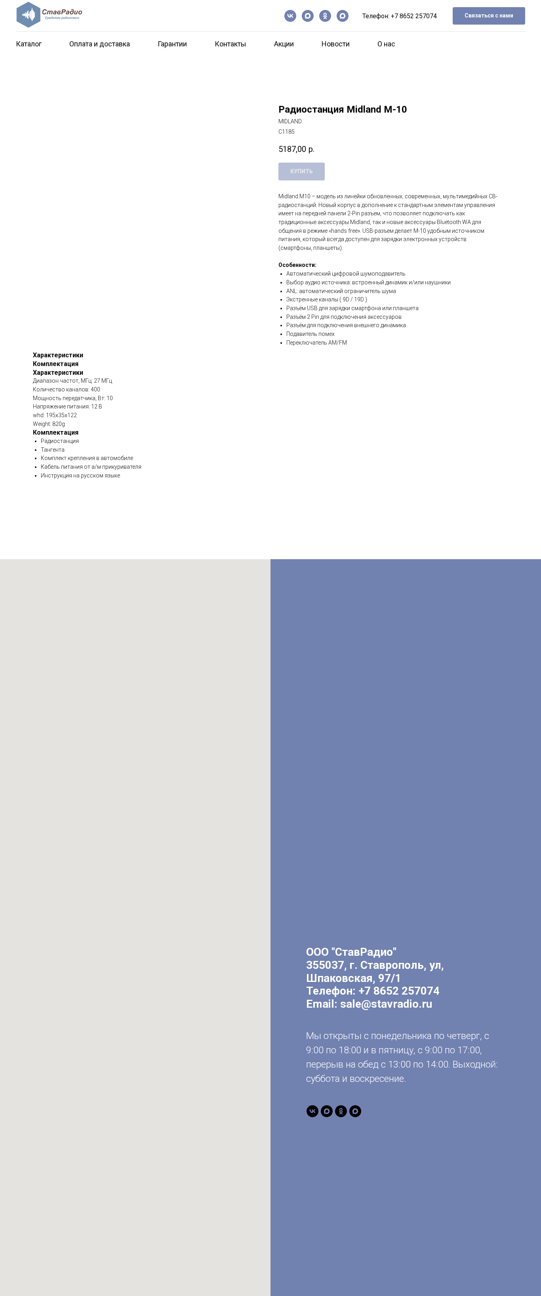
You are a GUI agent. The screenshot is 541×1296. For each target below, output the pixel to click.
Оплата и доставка (99, 44)
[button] (489, 16)
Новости (336, 44)
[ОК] (325, 16)
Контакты (230, 44)
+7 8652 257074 (414, 16)
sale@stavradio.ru (386, 1003)
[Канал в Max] (308, 16)
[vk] (290, 16)
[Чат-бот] (343, 16)
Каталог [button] (29, 44)
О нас (386, 44)
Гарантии (172, 44)
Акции (284, 44)
